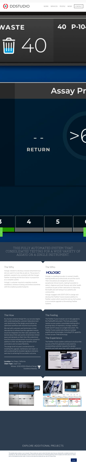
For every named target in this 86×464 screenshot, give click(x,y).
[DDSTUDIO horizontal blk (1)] (16, 6)
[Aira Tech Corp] (84, 232)
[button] (23, 394)
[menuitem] (46, 6)
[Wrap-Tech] (1, 232)
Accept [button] (73, 460)
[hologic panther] (58, 272)
